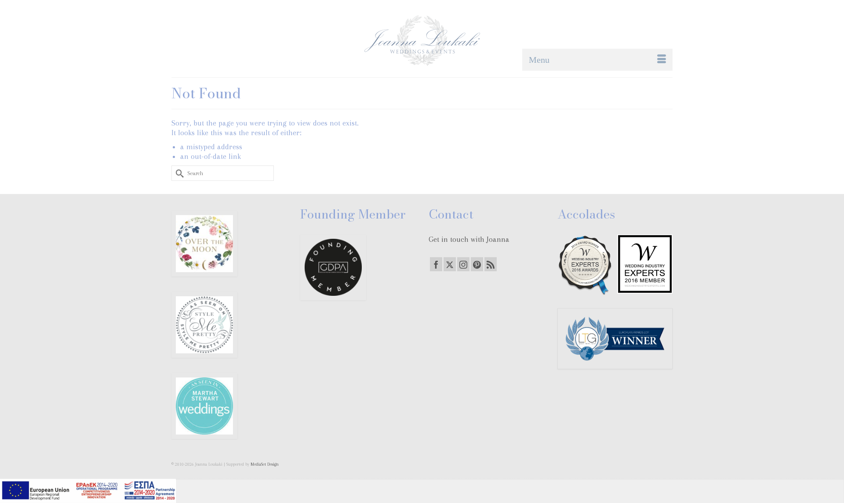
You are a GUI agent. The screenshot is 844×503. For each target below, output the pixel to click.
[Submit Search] (178, 173)
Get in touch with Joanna (469, 239)
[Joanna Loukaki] (422, 40)
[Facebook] (436, 264)
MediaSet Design (265, 464)
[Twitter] (450, 264)
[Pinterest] (477, 264)
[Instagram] (463, 264)
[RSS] (490, 264)
